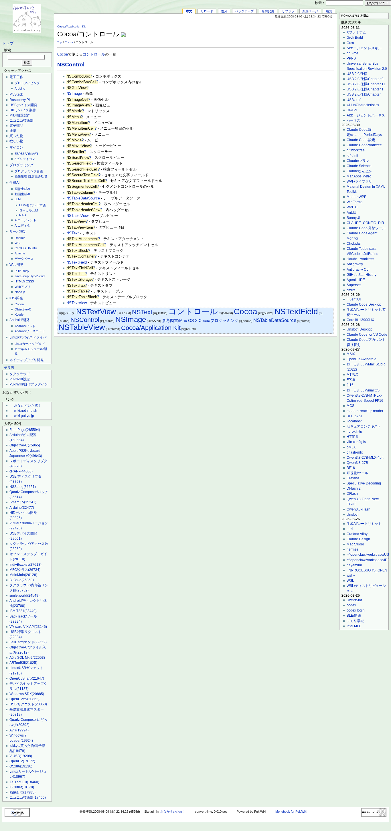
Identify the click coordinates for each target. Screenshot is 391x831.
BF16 (351, 468)
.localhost (354, 421)
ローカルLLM (28, 210)
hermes (352, 549)
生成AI (14, 183)
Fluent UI (354, 299)
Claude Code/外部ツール (366, 228)
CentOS (20, 248)
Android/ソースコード (30, 331)
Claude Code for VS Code (367, 335)
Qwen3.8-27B (357, 463)
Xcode (19, 314)
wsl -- (351, 575)
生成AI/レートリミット (364, 524)
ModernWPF (356, 197)
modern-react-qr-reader (365, 411)
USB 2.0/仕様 (357, 74)
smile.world (24, 595)
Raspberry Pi (19, 100)
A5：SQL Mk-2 (27, 658)
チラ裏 (9, 367)
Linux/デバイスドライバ (27, 337)
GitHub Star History (361, 275)
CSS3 (30, 281)
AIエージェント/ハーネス (366, 115)
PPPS (351, 58)
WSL (18, 243)
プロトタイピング (27, 83)
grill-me (352, 53)
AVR (35, 153)
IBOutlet (21, 787)
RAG (22, 215)
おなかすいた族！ (28, 405)
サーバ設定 (18, 231)
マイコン (16, 147)
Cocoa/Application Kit (71, 26)
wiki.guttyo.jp (24, 416)
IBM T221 (23, 611)
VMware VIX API (28, 627)
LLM (18, 199)
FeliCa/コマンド (28, 642)
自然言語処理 (37, 176)
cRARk (21, 471)
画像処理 (21, 176)
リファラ (288, 11)
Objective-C (23, 309)
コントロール (94, 54)
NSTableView (77, 216)
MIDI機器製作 (19, 115)
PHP (18, 271)
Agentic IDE (356, 280)
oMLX (351, 447)
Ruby (25, 271)
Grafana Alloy (357, 534)
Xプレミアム (356, 32)
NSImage (74, 94)
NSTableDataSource (83, 198)
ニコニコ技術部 (21, 120)
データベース (24, 258)
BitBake (21, 580)
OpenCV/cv (24, 699)
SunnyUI (353, 218)
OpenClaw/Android (361, 359)
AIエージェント (25, 220)
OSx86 (20, 766)
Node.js (20, 292)
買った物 (16, 136)
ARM (28, 153)
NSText (72, 233)
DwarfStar (354, 600)
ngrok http (354, 432)
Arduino (20, 88)
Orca (350, 43)
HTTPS (352, 437)
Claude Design (358, 539)
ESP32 (19, 153)
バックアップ (244, 11)
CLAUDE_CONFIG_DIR (365, 223)
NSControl (70, 65)
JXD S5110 (24, 782)
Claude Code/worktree (364, 145)
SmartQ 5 (22, 502)
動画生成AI (22, 194)
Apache (20, 253)
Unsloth (353, 515)
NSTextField (76, 262)
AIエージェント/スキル (364, 48)
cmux (351, 290)
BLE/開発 (354, 616)
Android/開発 (19, 320)
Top (59, 42)
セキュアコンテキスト (364, 426)
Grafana (353, 478)
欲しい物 (16, 141)
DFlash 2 (354, 488)
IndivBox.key (25, 565)
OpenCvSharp (26, 678)
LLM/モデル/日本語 (32, 205)
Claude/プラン (358, 161)
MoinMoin (23, 575)
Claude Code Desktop (364, 304)
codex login (356, 610)
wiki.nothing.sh (25, 411)
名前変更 (268, 11)
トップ (7, 43)
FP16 (351, 380)
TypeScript (37, 276)
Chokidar (354, 244)
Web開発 (16, 265)
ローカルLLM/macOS (363, 390)
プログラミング (21, 165)
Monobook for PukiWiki (291, 811)
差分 (224, 11)
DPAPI (352, 110)
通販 (12, 131)
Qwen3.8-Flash (358, 509)
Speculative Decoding (364, 483)
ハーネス (353, 120)
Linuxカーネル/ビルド (30, 343)
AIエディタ (22, 225)
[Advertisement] (267, 31)
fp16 (350, 385)
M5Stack (16, 94)
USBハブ (354, 100)
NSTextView (76, 303)
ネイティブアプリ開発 (26, 360)
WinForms (354, 202)
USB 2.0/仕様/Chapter (364, 94)
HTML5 (20, 281)
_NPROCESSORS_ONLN (367, 570)
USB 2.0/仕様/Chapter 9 (365, 79)
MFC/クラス (24, 570)
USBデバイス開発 (23, 105)
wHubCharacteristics (363, 105)
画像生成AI (22, 189)
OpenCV (22, 761)
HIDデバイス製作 (22, 110)
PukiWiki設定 (19, 379)
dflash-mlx (355, 452)
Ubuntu (32, 248)
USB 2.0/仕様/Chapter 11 (366, 84)
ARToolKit (23, 663)
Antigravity (355, 264)
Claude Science (359, 166)
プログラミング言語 (29, 171)
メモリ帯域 (355, 621)
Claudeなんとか (359, 171)
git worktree (356, 150)
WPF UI (352, 207)
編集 (329, 11)
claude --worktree (360, 259)
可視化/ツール (357, 473)
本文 (189, 11)
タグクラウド (19, 374)
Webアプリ (22, 286)
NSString (22, 487)
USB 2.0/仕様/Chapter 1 (365, 89)
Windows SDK (26, 694)
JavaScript (22, 276)
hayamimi (354, 565)
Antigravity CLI (358, 270)
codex (351, 605)
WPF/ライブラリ (359, 181)
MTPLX (352, 375)
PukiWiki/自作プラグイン (28, 384)
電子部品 (16, 126)
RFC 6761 (355, 416)
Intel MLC (354, 626)
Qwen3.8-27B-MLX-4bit (365, 458)
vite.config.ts (356, 442)
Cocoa (19, 304)
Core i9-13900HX (360, 320)
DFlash (352, 494)
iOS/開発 (16, 298)
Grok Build (355, 37)
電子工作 (16, 77)
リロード (207, 11)
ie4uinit (352, 156)
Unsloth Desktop (359, 329)
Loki (350, 529)
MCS (350, 406)
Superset (354, 285)
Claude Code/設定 (361, 140)
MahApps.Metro (359, 176)
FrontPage (24, 430)
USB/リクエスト (28, 704)
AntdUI (352, 213)
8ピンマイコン (25, 159)
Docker (20, 238)
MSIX (351, 354)
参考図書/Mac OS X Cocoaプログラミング (200, 320)
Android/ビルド (25, 326)
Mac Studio (355, 544)
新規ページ (310, 11)
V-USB (20, 756)
